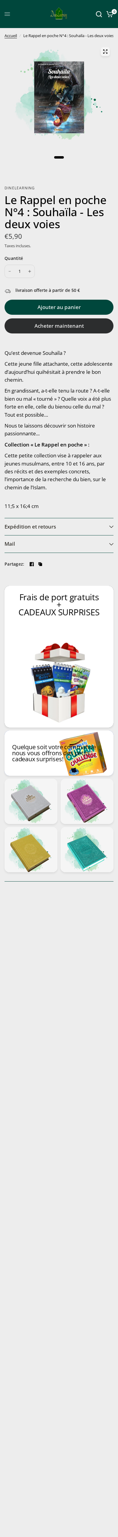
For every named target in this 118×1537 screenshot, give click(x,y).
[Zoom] (105, 51)
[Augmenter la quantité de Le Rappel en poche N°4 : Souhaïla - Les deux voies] (29, 271)
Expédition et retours (30, 526)
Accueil (11, 35)
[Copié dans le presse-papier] (40, 564)
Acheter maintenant (59, 325)
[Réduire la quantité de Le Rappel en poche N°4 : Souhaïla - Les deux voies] (10, 271)
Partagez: (15, 564)
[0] (108, 14)
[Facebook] (31, 564)
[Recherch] (99, 14)
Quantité (14, 258)
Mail (10, 543)
